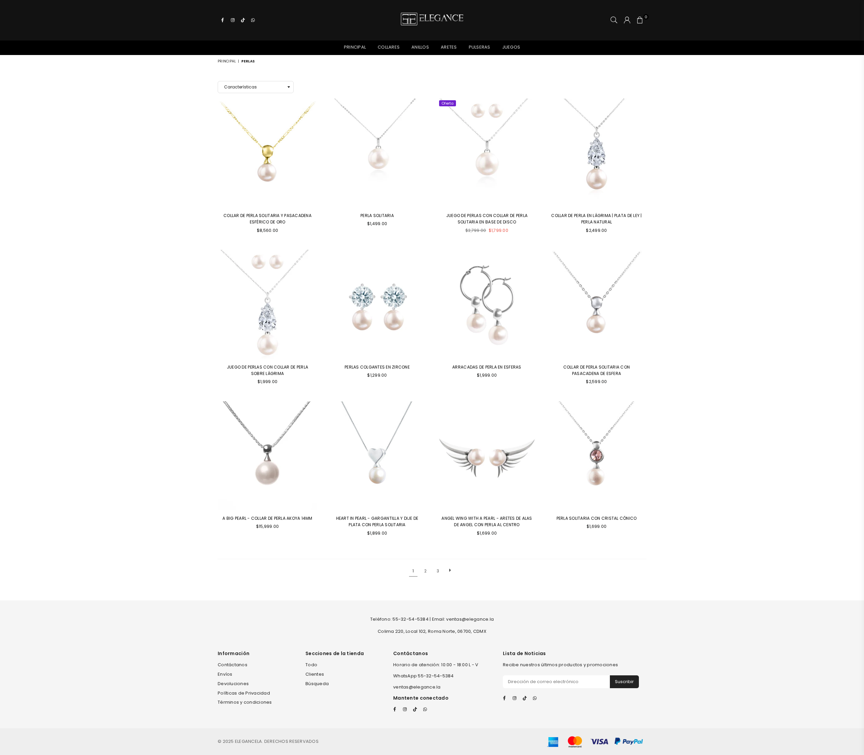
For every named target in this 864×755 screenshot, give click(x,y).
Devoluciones (233, 683)
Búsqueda (317, 683)
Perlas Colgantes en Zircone (377, 367)
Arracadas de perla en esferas (486, 367)
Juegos (511, 47)
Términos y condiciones (245, 702)
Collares (389, 47)
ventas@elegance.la (417, 687)
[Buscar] (614, 20)
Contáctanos (232, 665)
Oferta (447, 103)
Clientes (314, 674)
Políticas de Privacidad (244, 693)
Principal (355, 47)
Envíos (225, 674)
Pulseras (479, 47)
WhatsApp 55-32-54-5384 (423, 676)
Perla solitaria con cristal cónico (597, 518)
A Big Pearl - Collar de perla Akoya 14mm (267, 518)
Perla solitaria (377, 215)
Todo (311, 665)
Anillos (420, 47)
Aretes (449, 47)
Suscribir (624, 681)
